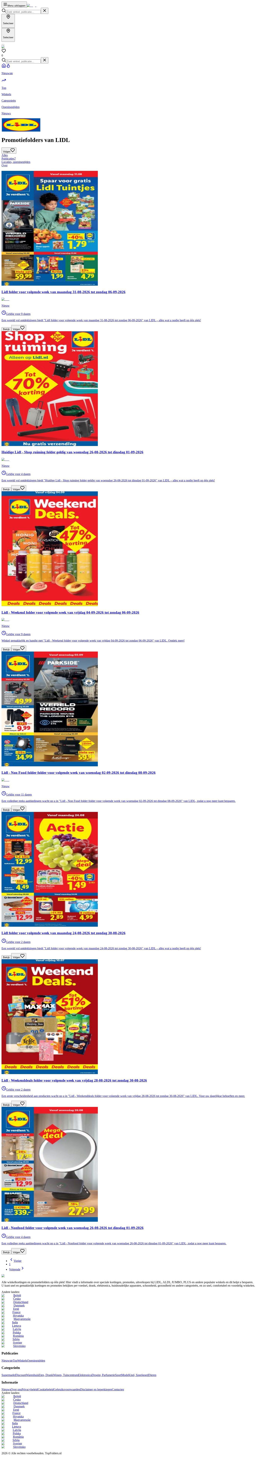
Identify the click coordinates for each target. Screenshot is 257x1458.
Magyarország (22, 1319)
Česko (17, 1298)
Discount (20, 1375)
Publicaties (9, 158)
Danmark (19, 1305)
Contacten (118, 1389)
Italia (15, 1322)
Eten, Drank (46, 1375)
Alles (5, 155)
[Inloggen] (3, 44)
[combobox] (23, 12)
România (18, 1335)
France (16, 1312)
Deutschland (20, 1302)
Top (15, 1360)
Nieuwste (7, 1360)
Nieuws (6, 1389)
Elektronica (85, 1375)
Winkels (22, 1360)
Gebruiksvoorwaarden (67, 1389)
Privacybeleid (30, 1389)
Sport (118, 1375)
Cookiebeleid (46, 1389)
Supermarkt (8, 1375)
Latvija (17, 1329)
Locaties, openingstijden (16, 162)
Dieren (152, 1375)
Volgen (16, 329)
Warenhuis (32, 1375)
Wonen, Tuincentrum (65, 1375)
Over (5, 165)
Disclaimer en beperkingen (96, 1389)
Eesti (16, 1308)
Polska (17, 1332)
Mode (124, 1375)
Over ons (16, 1389)
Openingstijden (36, 1360)
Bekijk (6, 329)
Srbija (16, 1339)
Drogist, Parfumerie (103, 1375)
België (17, 1295)
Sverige (17, 1342)
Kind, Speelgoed (138, 1375)
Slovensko (19, 1346)
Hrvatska (18, 1315)
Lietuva (16, 1325)
